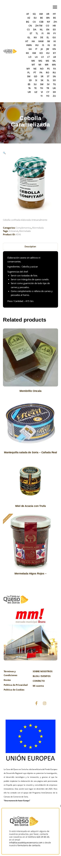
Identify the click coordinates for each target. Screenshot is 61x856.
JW (47, 48)
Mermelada (38, 227)
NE (34, 68)
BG (27, 21)
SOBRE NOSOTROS (42, 671)
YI (42, 95)
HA (33, 41)
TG (54, 84)
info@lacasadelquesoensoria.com (25, 842)
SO (54, 80)
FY (54, 33)
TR (47, 88)
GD (35, 76)
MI (39, 64)
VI (42, 91)
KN (54, 48)
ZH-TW (38, 25)
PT (34, 72)
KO (41, 52)
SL (48, 80)
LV (42, 56)
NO (42, 68)
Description (30, 246)
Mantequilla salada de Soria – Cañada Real (30, 452)
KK (27, 52)
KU (47, 52)
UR (29, 91)
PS (48, 68)
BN (48, 17)
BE (41, 17)
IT (36, 48)
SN (54, 76)
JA (42, 48)
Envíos (7, 679)
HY (54, 13)
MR (46, 64)
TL (37, 33)
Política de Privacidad (16, 684)
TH (41, 88)
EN (47, 29)
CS (28, 29)
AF (27, 13)
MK (33, 60)
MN (54, 64)
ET (31, 33)
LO (29, 56)
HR (54, 25)
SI (36, 80)
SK (42, 80)
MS (47, 60)
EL (48, 37)
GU (54, 37)
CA (34, 21)
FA (54, 68)
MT (33, 64)
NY (48, 21)
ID (54, 45)
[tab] (30, 246)
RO (47, 72)
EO (54, 29)
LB (54, 56)
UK (54, 88)
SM (28, 76)
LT (48, 56)
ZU (54, 95)
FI (43, 33)
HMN (29, 45)
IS (43, 45)
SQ (34, 13)
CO (47, 25)
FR (48, 33)
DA (34, 29)
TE (35, 88)
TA (29, 88)
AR (47, 13)
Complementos (23, 227)
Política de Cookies (14, 689)
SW (41, 84)
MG (40, 60)
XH (54, 91)
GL (28, 37)
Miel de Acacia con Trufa (30, 505)
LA (36, 56)
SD (30, 80)
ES (29, 84)
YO (47, 95)
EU (35, 17)
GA (30, 48)
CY (47, 91)
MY (28, 68)
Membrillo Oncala (30, 390)
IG (49, 45)
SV (48, 84)
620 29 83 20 (43, 836)
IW (48, 41)
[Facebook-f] (36, 703)
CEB (41, 21)
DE (41, 37)
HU (36, 45)
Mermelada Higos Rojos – (30, 573)
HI (54, 41)
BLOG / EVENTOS (41, 676)
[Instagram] (44, 703)
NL (41, 29)
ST (48, 76)
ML (54, 60)
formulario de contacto (28, 845)
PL (28, 72)
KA (35, 37)
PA (41, 72)
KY (54, 52)
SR (42, 76)
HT (26, 41)
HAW (41, 41)
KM (34, 52)
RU (54, 72)
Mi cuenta (38, 685)
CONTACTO (39, 680)
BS (54, 17)
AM (41, 13)
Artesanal (13, 230)
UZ (35, 91)
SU (35, 84)
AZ (28, 17)
